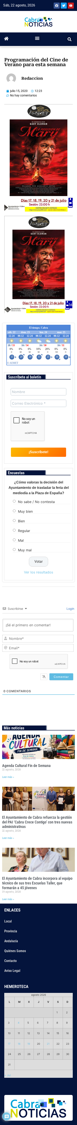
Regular (24, 531)
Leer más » (8, 777)
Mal (21, 540)
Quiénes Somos (15, 951)
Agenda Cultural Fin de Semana (26, 765)
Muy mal (25, 550)
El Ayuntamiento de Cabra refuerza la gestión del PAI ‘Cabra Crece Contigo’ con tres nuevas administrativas (37, 822)
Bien (21, 521)
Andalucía (11, 941)
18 (19, 1043)
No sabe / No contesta (36, 502)
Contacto (10, 961)
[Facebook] (57, 6)
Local (8, 921)
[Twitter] (64, 6)
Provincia (10, 931)
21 (48, 1043)
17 (9, 1043)
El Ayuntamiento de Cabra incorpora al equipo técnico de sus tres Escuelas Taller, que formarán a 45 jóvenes (37, 883)
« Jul (7, 1075)
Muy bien (25, 511)
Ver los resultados (38, 572)
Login (70, 608)
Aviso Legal (12, 971)
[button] (37, 38)
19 (28, 1043)
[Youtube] (71, 6)
